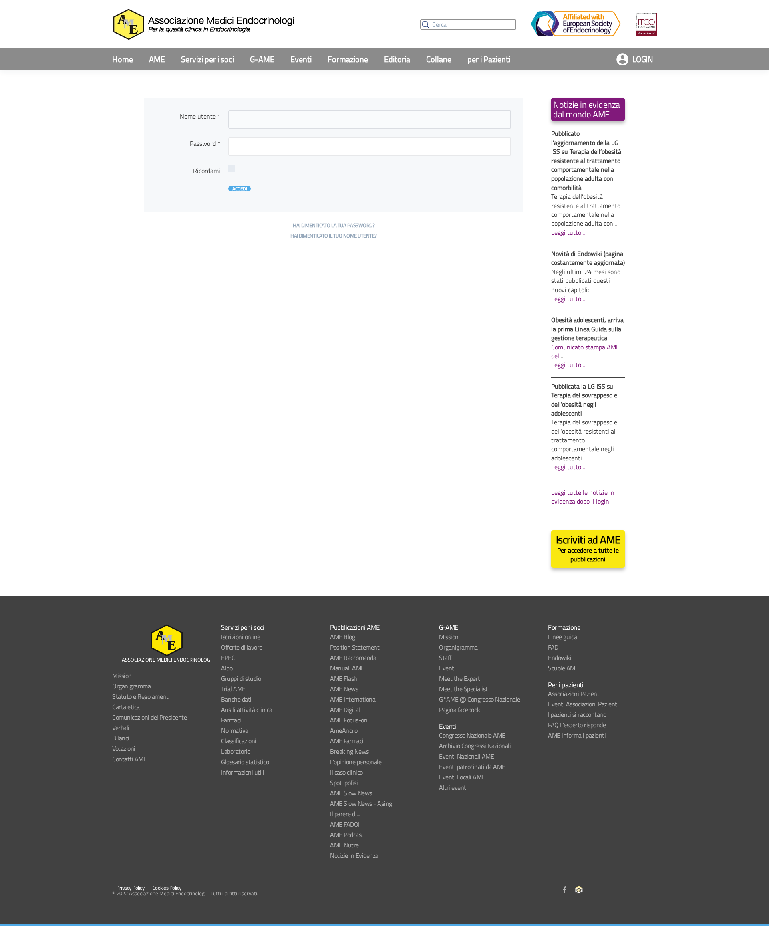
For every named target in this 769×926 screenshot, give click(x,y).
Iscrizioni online (240, 637)
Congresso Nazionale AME (472, 735)
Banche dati (236, 699)
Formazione (348, 59)
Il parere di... (345, 814)
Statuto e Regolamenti (141, 696)
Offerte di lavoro (241, 647)
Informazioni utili (242, 772)
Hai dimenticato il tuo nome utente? (333, 236)
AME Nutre (344, 845)
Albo (226, 668)
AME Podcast (347, 834)
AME (157, 59)
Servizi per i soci (207, 59)
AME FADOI (345, 824)
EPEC (228, 657)
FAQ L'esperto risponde (577, 725)
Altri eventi (453, 787)
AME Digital (345, 709)
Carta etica (126, 707)
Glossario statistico (245, 762)
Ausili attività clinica (246, 709)
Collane (438, 59)
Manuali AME (347, 668)
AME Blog (342, 637)
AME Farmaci (347, 741)
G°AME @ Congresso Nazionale (479, 699)
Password (205, 143)
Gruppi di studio (241, 678)
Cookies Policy (167, 888)
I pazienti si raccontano (577, 714)
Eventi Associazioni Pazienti (583, 704)
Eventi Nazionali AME (466, 756)
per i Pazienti (488, 59)
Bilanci (120, 738)
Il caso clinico (346, 772)
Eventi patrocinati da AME (472, 766)
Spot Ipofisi (344, 782)
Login (642, 59)
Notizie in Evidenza (354, 855)
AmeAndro (343, 730)
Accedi (239, 188)
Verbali (120, 727)
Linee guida (562, 637)
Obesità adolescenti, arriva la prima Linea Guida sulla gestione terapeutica (587, 329)
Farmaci (231, 720)
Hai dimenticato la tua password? (333, 225)
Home (122, 59)
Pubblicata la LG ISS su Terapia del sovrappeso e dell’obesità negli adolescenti (584, 399)
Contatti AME (129, 759)
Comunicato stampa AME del (585, 351)
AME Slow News (351, 793)
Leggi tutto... (568, 232)
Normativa (234, 730)
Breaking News (349, 751)
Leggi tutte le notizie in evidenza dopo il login (582, 497)
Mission (122, 675)
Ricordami (206, 171)
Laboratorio (235, 751)
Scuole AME (563, 668)
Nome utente (200, 116)
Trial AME (233, 689)
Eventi (301, 59)
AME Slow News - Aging (361, 803)
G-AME (262, 59)
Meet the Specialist (463, 689)
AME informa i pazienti (577, 735)
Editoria (397, 59)
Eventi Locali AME (462, 777)
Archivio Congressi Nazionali (475, 745)
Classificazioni (238, 741)
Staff (445, 657)
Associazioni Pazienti (574, 693)
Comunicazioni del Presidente (149, 717)
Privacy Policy (130, 888)
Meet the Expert (459, 678)
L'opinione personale (355, 762)
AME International (353, 699)
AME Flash (343, 678)
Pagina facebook (459, 709)
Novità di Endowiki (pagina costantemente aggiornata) (588, 258)
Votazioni (123, 748)
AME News (344, 689)
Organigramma (131, 686)
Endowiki (559, 657)
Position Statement (354, 647)
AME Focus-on (348, 720)
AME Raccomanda (353, 657)
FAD (553, 647)
